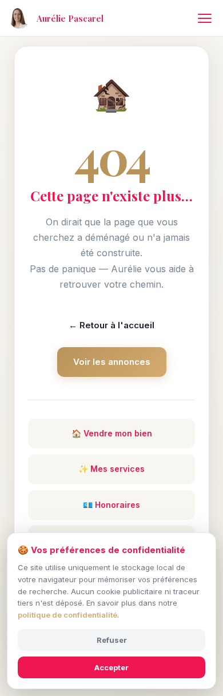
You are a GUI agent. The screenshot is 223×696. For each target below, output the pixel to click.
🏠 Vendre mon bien (111, 433)
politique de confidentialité (67, 614)
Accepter (111, 667)
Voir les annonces (111, 361)
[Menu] (205, 18)
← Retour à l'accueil (111, 325)
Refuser (112, 640)
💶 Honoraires (111, 505)
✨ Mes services (111, 469)
